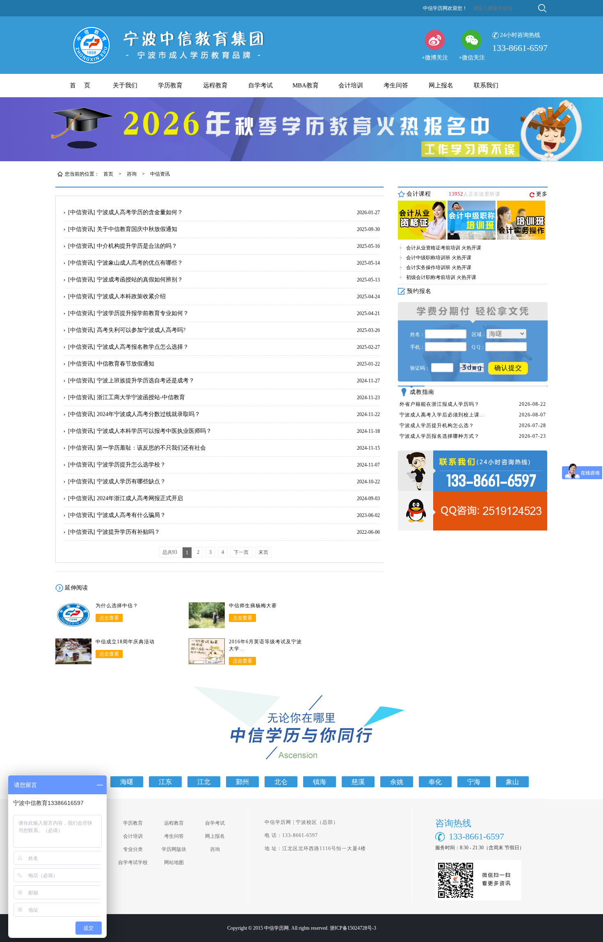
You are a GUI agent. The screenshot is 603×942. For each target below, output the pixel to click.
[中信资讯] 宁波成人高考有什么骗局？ (117, 515)
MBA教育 (305, 85)
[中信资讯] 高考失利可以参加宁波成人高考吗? (126, 330)
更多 (542, 194)
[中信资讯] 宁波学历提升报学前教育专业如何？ (128, 313)
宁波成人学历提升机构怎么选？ (437, 425)
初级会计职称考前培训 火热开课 (441, 277)
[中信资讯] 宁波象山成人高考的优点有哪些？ (125, 263)
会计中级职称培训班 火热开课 (438, 258)
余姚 (396, 781)
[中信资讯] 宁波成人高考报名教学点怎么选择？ (128, 347)
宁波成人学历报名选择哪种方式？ (440, 436)
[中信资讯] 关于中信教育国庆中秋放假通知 (122, 229)
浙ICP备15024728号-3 (353, 928)
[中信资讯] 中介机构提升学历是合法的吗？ (122, 246)
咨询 (132, 174)
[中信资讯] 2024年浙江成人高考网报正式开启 (125, 498)
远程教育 (215, 85)
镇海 (319, 781)
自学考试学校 (133, 862)
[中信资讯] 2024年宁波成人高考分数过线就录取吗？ (134, 414)
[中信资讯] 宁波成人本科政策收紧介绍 (117, 296)
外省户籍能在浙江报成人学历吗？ (440, 404)
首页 (108, 174)
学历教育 (170, 85)
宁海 (473, 781)
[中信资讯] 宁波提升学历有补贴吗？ (114, 532)
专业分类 (133, 849)
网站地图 (174, 862)
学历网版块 (174, 849)
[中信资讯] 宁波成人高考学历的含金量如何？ (125, 212)
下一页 (241, 552)
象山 (512, 781)
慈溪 (358, 781)
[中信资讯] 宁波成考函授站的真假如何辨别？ (125, 280)
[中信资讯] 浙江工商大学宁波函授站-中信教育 (126, 397)
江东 (165, 781)
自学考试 (260, 85)
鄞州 (242, 781)
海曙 (126, 781)
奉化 (435, 781)
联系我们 (486, 85)
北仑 (281, 781)
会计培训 (350, 85)
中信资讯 (160, 174)
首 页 (80, 85)
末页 (263, 552)
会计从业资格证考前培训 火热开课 (443, 248)
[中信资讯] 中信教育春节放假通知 (111, 364)
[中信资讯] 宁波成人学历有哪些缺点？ (117, 481)
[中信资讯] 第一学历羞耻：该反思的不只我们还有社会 (137, 448)
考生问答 (396, 85)
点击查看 (109, 618)
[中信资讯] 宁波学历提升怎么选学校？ (117, 465)
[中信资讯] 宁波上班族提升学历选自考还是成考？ (131, 380)
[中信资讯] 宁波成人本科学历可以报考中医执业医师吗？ (140, 431)
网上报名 (441, 85)
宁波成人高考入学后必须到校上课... (442, 415)
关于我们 (125, 85)
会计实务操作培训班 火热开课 (438, 267)
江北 (203, 781)
